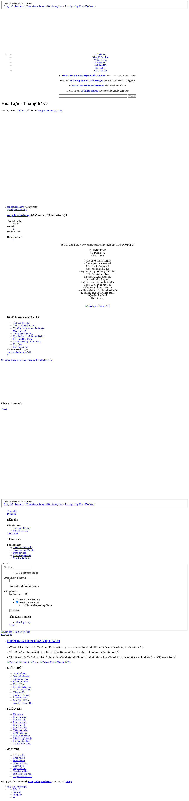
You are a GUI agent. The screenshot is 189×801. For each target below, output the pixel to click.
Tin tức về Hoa (20, 673)
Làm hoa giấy (19, 719)
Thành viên (12, 533)
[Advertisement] (94, 30)
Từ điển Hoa (100, 54)
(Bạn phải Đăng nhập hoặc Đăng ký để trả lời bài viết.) (26, 360)
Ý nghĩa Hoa (100, 62)
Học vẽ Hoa (18, 684)
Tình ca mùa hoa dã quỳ (24, 325)
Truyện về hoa (19, 768)
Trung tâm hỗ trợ (21, 676)
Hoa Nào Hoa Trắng (22, 339)
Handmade (18, 714)
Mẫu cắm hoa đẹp (21, 735)
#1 (8, 355)
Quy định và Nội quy (17, 786)
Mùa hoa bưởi (19, 331)
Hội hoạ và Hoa (20, 681)
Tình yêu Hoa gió (21, 323)
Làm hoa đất (19, 725)
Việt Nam (21, 110)
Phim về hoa (19, 760)
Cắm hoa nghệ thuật (22, 738)
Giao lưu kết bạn (21, 771)
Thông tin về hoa (21, 695)
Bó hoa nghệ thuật (21, 741)
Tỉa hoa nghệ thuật (21, 743)
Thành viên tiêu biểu (22, 547)
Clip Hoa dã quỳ (20, 347)
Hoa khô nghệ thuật (22, 687)
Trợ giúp (17, 792)
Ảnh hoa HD (100, 65)
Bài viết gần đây (20, 530)
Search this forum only (29, 602)
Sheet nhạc (100, 68)
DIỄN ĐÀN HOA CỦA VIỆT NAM (33, 641)
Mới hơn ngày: (10, 591)
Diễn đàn (11, 514)
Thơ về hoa (18, 766)
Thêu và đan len (20, 730)
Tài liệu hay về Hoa (22, 689)
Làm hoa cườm (20, 727)
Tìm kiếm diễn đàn (22, 528)
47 (14, 229)
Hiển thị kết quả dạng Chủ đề (38, 605)
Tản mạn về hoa (20, 763)
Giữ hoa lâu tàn (20, 733)
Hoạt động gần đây (22, 555)
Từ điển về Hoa (20, 679)
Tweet (4, 409)
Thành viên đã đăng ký (24, 550)
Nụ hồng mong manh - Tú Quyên (28, 328)
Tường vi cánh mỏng (23, 333)
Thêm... (13, 625)
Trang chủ (12, 511)
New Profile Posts (21, 558)
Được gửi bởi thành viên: (15, 578)
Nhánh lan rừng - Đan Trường (27, 341)
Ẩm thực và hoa (20, 697)
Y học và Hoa (19, 692)
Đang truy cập (19, 552)
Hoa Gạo (17, 344)
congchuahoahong (46, 110)
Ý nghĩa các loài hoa (22, 776)
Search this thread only (29, 599)
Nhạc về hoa (19, 758)
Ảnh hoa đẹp (19, 755)
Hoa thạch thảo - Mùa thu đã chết (28, 336)
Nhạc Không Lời (100, 57)
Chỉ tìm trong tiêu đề (28, 572)
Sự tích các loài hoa (22, 774)
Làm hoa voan (19, 717)
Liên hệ (16, 789)
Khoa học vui (100, 70)
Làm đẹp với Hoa (21, 700)
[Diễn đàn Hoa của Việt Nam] (15, 632)
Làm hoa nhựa (20, 722)
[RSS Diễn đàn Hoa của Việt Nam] (68, 662)
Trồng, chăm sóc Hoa (23, 703)
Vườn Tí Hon (100, 60)
